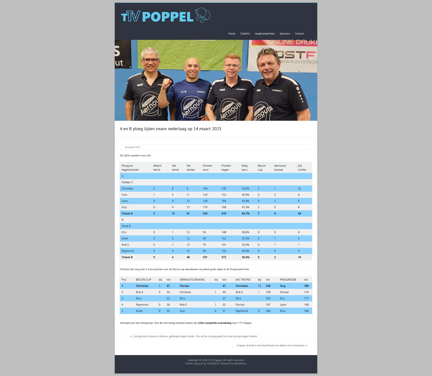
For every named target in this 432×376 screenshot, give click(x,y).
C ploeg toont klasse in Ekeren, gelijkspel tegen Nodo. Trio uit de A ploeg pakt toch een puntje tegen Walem (193, 336)
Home (231, 33)
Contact (299, 33)
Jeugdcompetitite (265, 33)
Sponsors (285, 33)
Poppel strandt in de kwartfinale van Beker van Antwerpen (272, 345)
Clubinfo (245, 33)
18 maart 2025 (132, 147)
